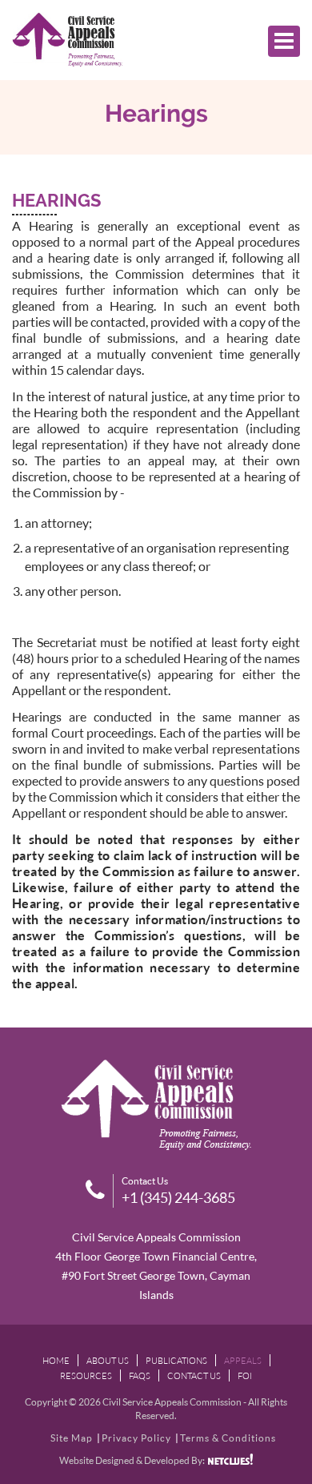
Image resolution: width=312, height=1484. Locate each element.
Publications (176, 1360)
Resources (86, 1375)
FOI (245, 1375)
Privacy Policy (136, 1438)
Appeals (243, 1360)
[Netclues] (230, 1459)
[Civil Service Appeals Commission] (67, 40)
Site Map (71, 1438)
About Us (107, 1360)
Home (56, 1360)
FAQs (139, 1375)
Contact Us (194, 1375)
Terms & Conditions (228, 1438)
